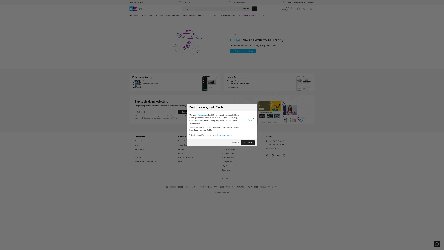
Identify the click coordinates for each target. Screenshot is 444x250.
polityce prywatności (223, 135)
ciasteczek (202, 115)
